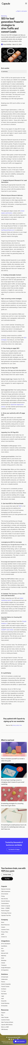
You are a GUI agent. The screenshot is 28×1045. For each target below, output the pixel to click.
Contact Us (4, 936)
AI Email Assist (4, 977)
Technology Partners (6, 913)
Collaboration (4, 979)
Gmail (2, 958)
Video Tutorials (4, 1017)
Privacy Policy (4, 932)
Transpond (3, 965)
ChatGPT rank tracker (7, 629)
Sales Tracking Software (7, 1022)
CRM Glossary (4, 1029)
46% (20, 506)
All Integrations (4, 970)
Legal (2, 996)
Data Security (4, 898)
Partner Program (5, 910)
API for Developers (5, 943)
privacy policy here (17, 725)
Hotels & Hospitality (6, 984)
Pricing (3, 896)
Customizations (5, 903)
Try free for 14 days (14, 849)
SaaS (2, 998)
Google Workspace (5, 967)
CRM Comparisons (5, 891)
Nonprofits (3, 1001)
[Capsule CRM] (6, 3)
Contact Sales (7, 874)
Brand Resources (5, 924)
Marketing (4, 16)
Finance (3, 981)
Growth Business (5, 1003)
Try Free (7, 878)
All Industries (4, 1005)
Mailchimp (3, 955)
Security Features (5, 901)
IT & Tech (3, 991)
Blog (2, 1015)
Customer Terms (5, 929)
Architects (3, 989)
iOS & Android (4, 893)
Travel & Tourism (5, 986)
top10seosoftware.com (7, 230)
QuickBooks (4, 946)
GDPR (2, 934)
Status (5, 908)
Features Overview (5, 889)
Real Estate (4, 993)
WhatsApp (3, 960)
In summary (4, 71)
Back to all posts (22, 11)
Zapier (2, 950)
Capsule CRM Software (6, 1024)
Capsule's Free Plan (6, 915)
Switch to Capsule (5, 905)
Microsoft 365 (4, 953)
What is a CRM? (5, 1027)
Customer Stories (5, 1019)
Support (3, 1012)
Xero (2, 948)
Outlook (3, 962)
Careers (3, 927)
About (2, 922)
